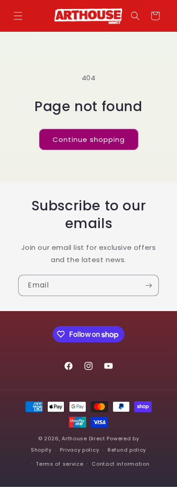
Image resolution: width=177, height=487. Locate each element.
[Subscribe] (148, 285)
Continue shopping (89, 139)
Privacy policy (79, 449)
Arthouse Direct (83, 438)
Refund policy (127, 449)
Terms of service (59, 464)
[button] (18, 16)
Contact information (120, 464)
